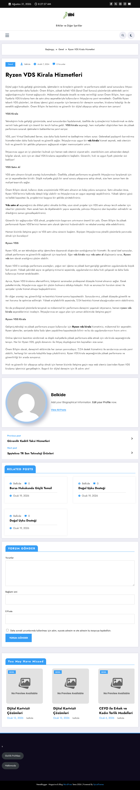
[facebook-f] (111, 3)
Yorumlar (9, 557)
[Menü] (7, 35)
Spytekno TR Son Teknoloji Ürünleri (30, 453)
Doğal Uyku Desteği (91, 488)
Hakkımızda (10, 765)
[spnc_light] (131, 35)
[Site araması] (123, 35)
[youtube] (129, 3)
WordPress (67, 784)
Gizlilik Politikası (12, 755)
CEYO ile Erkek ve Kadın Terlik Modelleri (103, 710)
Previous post (14, 435)
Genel (10, 64)
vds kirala (94, 140)
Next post (12, 448)
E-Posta (8, 611)
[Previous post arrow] (132, 438)
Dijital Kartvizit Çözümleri (51, 710)
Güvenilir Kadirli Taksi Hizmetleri (28, 441)
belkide (27, 64)
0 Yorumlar (61, 64)
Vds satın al (12, 205)
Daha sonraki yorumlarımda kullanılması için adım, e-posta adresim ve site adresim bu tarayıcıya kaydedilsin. (60, 630)
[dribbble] (120, 3)
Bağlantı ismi (11, 591)
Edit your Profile (101, 402)
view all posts (58, 410)
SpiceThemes (98, 784)
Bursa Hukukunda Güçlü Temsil (31, 488)
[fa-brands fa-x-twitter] (115, 3)
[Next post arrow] (132, 453)
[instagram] (125, 3)
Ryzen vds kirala (81, 326)
